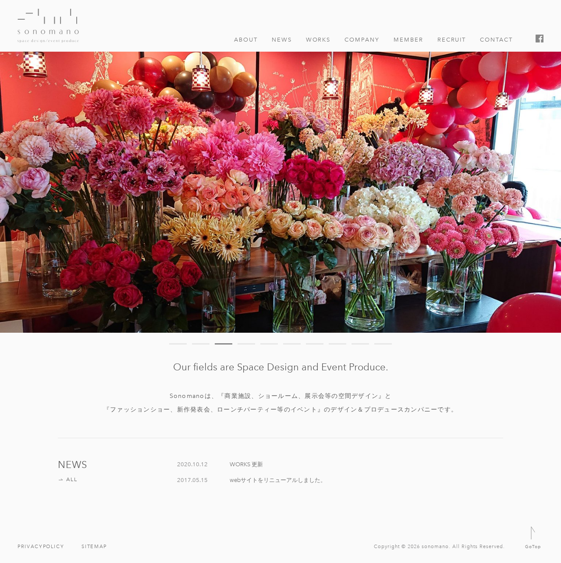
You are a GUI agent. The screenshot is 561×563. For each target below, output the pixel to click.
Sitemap (94, 546)
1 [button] (178, 344)
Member (408, 39)
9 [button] (360, 344)
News (282, 39)
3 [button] (223, 344)
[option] (280, 175)
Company (362, 39)
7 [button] (314, 344)
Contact (496, 39)
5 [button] (269, 344)
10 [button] (383, 344)
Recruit (451, 39)
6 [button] (292, 344)
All (71, 479)
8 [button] (337, 344)
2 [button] (200, 344)
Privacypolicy (41, 546)
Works (318, 39)
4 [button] (246, 344)
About (246, 39)
